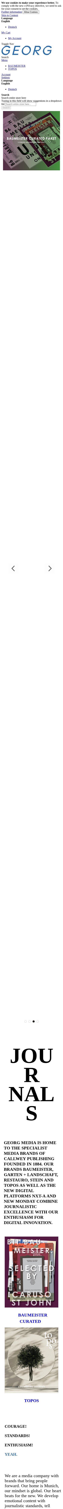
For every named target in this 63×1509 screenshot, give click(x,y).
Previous (13, 568)
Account (5, 74)
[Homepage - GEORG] (26, 54)
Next (50, 568)
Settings (5, 77)
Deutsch (12, 26)
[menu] (31, 67)
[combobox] (20, 104)
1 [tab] (25, 1021)
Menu (4, 60)
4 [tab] (37, 1021)
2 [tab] (29, 1021)
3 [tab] (33, 1021)
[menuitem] (17, 65)
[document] (31, 7)
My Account (14, 38)
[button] (31, 21)
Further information (11, 11)
